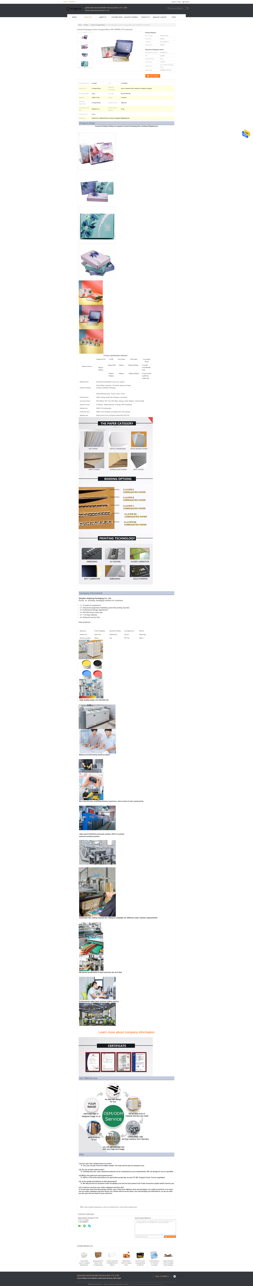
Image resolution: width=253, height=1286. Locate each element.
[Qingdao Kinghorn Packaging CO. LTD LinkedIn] (174, 1276)
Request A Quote (176, 2)
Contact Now (154, 76)
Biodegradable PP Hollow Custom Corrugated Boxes (98, 1263)
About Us (102, 17)
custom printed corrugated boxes (128, 1207)
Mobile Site (92, 1284)
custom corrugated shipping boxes (93, 1207)
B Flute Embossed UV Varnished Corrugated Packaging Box (154, 1264)
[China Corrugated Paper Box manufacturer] (74, 9)
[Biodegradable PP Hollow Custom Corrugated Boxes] (98, 1255)
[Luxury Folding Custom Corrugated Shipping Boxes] (84, 1255)
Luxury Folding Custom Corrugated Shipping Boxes (84, 1263)
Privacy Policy (98, 1284)
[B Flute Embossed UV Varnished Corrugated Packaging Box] (154, 1255)
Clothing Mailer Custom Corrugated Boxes (126, 1263)
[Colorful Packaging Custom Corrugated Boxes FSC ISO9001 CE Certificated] (84, 37)
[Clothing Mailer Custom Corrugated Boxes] (126, 1255)
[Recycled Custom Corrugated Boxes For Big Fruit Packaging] (140, 1255)
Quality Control (131, 17)
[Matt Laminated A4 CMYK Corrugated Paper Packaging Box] (168, 1255)
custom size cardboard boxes (111, 1207)
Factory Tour (117, 17)
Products (88, 17)
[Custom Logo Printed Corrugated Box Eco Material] (112, 1255)
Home (74, 17)
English (187, 2)
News (174, 17)
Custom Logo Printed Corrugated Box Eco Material (112, 1263)
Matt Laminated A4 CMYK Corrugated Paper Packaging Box (168, 1264)
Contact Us (145, 17)
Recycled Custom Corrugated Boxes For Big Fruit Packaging (140, 1264)
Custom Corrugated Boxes (98, 25)
